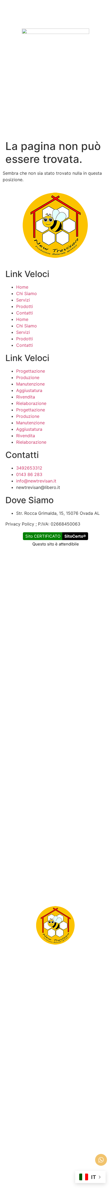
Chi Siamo (26, 293)
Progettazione (30, 371)
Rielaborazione (31, 403)
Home (22, 287)
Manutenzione (30, 384)
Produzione (27, 377)
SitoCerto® (75, 536)
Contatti (24, 313)
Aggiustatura (29, 390)
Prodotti (24, 306)
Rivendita (25, 397)
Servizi (23, 300)
